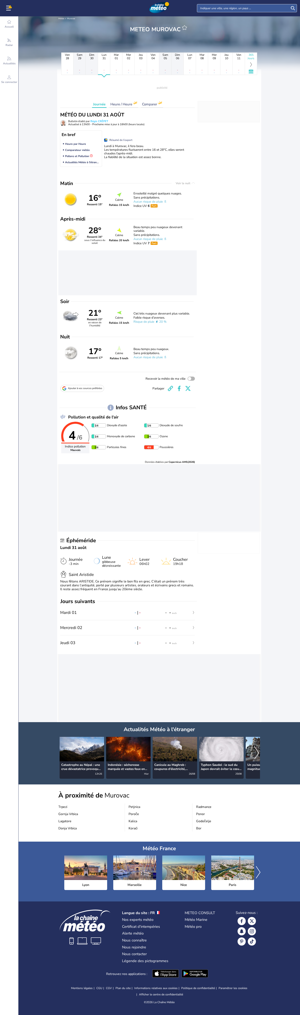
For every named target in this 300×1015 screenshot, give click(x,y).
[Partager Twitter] (188, 388)
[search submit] (293, 8)
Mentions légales (82, 988)
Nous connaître (134, 940)
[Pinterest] (242, 941)
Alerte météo (133, 933)
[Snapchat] (242, 931)
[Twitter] (252, 921)
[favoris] (184, 27)
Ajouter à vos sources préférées (85, 388)
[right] (256, 753)
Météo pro (193, 926)
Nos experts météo (137, 919)
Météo (61, 18)
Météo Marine (196, 919)
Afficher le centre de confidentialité (161, 994)
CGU (99, 988)
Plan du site (123, 988)
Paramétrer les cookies (233, 988)
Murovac (71, 18)
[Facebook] (242, 921)
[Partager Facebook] (179, 388)
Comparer (150, 104)
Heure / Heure (121, 104)
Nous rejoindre (134, 947)
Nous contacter (134, 953)
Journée (99, 104)
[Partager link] (170, 388)
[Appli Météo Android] (195, 973)
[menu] (9, 8)
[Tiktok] (252, 941)
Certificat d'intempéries (141, 926)
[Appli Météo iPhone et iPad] (165, 973)
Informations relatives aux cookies (156, 988)
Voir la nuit (183, 183)
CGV (109, 988)
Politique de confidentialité (198, 988)
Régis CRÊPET (99, 121)
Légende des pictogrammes (145, 960)
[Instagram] (252, 931)
